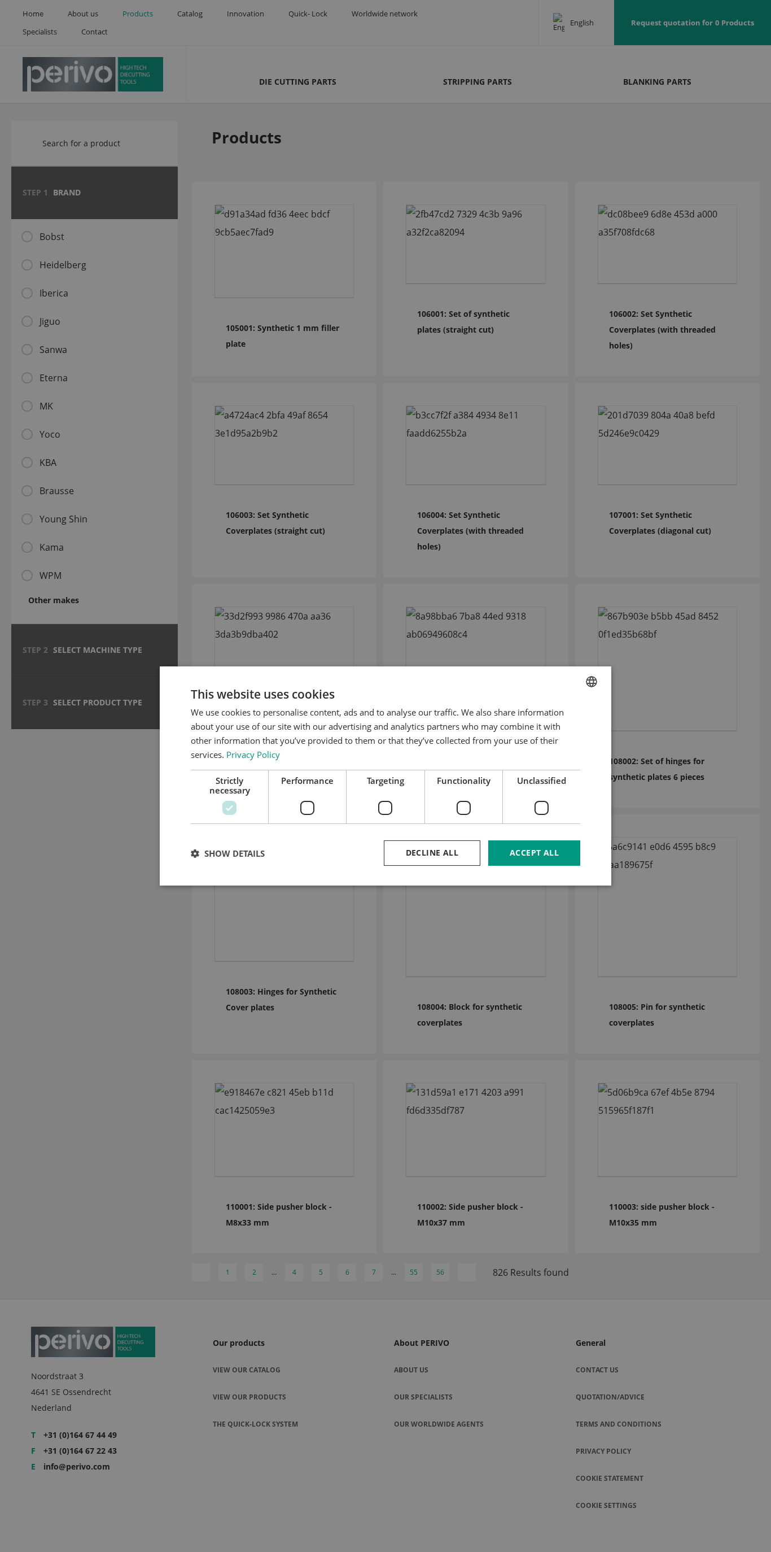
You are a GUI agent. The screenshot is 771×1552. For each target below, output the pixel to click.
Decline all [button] (432, 852)
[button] (228, 853)
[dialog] (385, 776)
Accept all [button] (534, 852)
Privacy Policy (253, 754)
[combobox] (591, 681)
